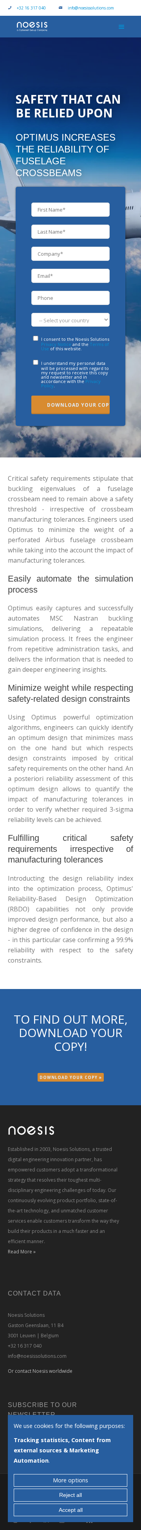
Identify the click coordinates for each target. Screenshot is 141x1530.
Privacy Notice (56, 344)
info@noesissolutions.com (91, 8)
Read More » (22, 1251)
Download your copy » (71, 1077)
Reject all (70, 1495)
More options (70, 1480)
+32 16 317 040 (31, 8)
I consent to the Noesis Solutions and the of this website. (75, 343)
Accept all (71, 1510)
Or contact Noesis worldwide (40, 1371)
